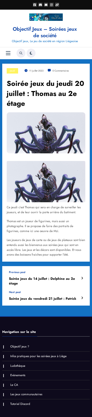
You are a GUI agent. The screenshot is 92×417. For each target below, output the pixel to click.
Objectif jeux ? (19, 346)
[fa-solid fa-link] (57, 5)
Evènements (17, 375)
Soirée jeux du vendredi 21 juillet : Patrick (42, 298)
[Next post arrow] (82, 298)
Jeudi (12, 70)
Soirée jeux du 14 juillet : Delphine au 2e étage (42, 281)
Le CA (14, 385)
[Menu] (8, 53)
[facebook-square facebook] (35, 5)
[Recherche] (21, 53)
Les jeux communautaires (26, 394)
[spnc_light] (31, 53)
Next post (15, 292)
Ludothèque (17, 366)
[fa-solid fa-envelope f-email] (46, 5)
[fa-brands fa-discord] (40, 5)
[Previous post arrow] (82, 278)
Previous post (17, 272)
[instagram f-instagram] (52, 5)
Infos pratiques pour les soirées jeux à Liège (38, 356)
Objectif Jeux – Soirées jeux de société (45, 32)
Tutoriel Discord (20, 404)
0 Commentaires (60, 70)
